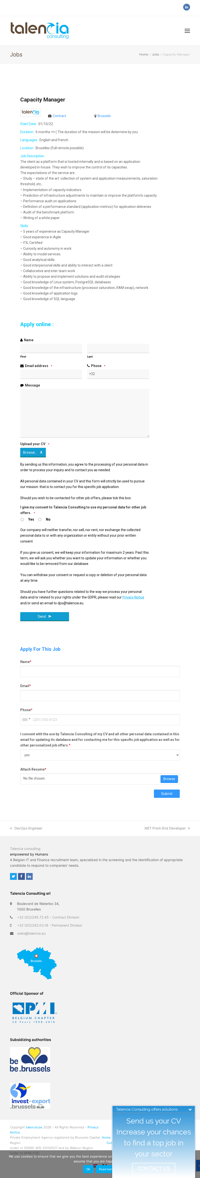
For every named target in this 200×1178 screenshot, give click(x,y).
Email (25, 686)
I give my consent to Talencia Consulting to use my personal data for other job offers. (83, 510)
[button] (187, 30)
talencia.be (34, 1127)
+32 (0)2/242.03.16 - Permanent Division (49, 925)
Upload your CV (34, 444)
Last (90, 356)
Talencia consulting (25, 849)
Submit (166, 794)
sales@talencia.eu (31, 933)
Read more (106, 1169)
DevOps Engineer (28, 828)
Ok (88, 1169)
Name (28, 340)
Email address (38, 366)
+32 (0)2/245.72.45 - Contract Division (48, 917)
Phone (98, 366)
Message (32, 385)
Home (143, 54)
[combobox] (26, 719)
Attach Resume (33, 769)
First (23, 356)
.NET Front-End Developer (165, 828)
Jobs (155, 54)
